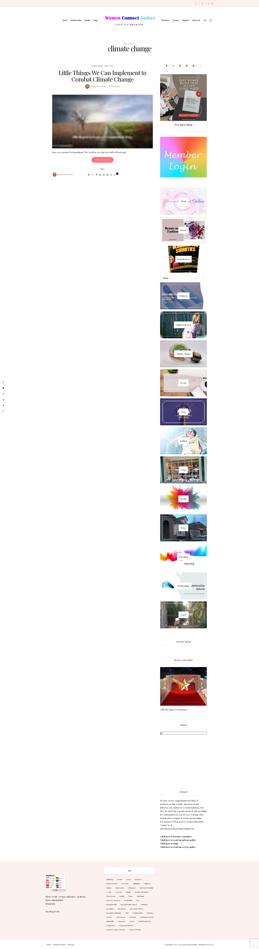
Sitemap (71, 944)
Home (65, 20)
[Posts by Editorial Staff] (87, 86)
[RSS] (212, 3)
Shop (95, 20)
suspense (122, 921)
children (147, 883)
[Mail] (209, 3)
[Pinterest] (96, 175)
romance (150, 913)
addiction (109, 879)
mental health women (129, 904)
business (138, 879)
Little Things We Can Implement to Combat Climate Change (102, 76)
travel (132, 921)
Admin (48, 944)
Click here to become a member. (176, 836)
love (138, 900)
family (128, 892)
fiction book (110, 896)
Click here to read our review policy (177, 847)
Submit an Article (59, 944)
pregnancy (122, 909)
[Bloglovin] (194, 66)
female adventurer (142, 892)
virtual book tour (144, 921)
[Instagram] (180, 66)
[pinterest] (3, 394)
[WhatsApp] (107, 175)
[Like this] (115, 175)
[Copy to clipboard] (111, 175)
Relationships (76, 20)
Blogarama (50, 903)
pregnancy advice (136, 909)
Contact (175, 20)
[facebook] (3, 382)
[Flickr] (202, 3)
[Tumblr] (100, 175)
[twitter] (3, 388)
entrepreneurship (146, 888)
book (128, 879)
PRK (127, 913)
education (131, 888)
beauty (119, 879)
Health (87, 20)
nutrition (144, 904)
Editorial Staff (99, 86)
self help (133, 917)
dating (108, 888)
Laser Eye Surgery (113, 900)
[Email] (103, 175)
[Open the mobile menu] (211, 20)
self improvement (146, 917)
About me (196, 20)
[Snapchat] (206, 3)
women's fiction (135, 929)
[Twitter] (199, 3)
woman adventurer (126, 925)
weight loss (110, 925)
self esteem (120, 917)
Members (165, 20)
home (131, 896)
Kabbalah (140, 896)
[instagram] (3, 400)
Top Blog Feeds (52, 911)
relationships (138, 913)
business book (111, 883)
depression (119, 888)
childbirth (136, 883)
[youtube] (3, 405)
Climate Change (97, 66)
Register (185, 20)
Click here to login (169, 843)
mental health (111, 904)
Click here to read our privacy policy (178, 840)
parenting (110, 909)
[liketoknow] (3, 411)
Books (165, 278)
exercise (119, 892)
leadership (128, 900)
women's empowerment (115, 929)
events (108, 892)
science (109, 917)
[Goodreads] (200, 66)
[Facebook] (195, 3)
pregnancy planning (113, 913)
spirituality (110, 921)
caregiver (125, 883)
